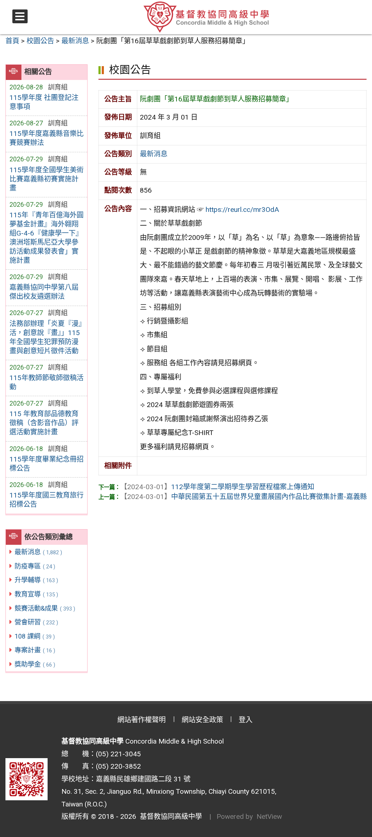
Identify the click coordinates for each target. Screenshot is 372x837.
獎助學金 (35, 664)
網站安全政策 (202, 720)
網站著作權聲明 (141, 720)
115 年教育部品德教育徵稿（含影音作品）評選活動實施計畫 (43, 423)
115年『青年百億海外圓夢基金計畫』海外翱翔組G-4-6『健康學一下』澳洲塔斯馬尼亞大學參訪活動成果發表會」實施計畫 (46, 238)
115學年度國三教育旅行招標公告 (46, 499)
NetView (269, 816)
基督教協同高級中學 (169, 816)
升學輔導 (36, 580)
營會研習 (36, 622)
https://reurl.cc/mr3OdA (242, 209)
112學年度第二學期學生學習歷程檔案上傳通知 (217, 487)
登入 (245, 720)
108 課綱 (35, 636)
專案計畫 (35, 650)
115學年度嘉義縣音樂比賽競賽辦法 (46, 138)
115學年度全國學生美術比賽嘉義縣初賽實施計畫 (46, 179)
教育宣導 (36, 594)
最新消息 (38, 552)
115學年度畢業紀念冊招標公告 (46, 463)
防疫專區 (35, 566)
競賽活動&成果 (45, 608)
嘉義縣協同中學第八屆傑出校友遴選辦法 (43, 292)
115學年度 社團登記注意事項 (43, 102)
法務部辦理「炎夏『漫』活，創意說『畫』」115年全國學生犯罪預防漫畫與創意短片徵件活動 (45, 337)
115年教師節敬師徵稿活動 (46, 382)
